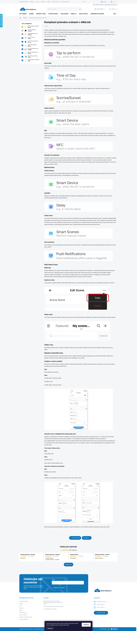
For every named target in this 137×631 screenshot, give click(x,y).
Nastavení (50, 628)
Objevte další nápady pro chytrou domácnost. (53, 606)
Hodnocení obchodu (23, 1)
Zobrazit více (68, 564)
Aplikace (32, 1)
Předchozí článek (76, 537)
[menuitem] (23, 14)
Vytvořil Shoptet (103, 629)
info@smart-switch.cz (101, 601)
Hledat (79, 9)
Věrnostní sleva (55, 1)
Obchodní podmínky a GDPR (25, 617)
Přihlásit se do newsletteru (59, 587)
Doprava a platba (65, 1)
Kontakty (43, 1)
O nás (37, 1)
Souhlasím (86, 624)
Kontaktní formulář (101, 612)
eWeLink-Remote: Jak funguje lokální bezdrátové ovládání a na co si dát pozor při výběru (53, 602)
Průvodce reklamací (23, 619)
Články (48, 1)
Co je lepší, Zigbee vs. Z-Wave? (50, 609)
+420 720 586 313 (101, 604)
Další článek (86, 537)
